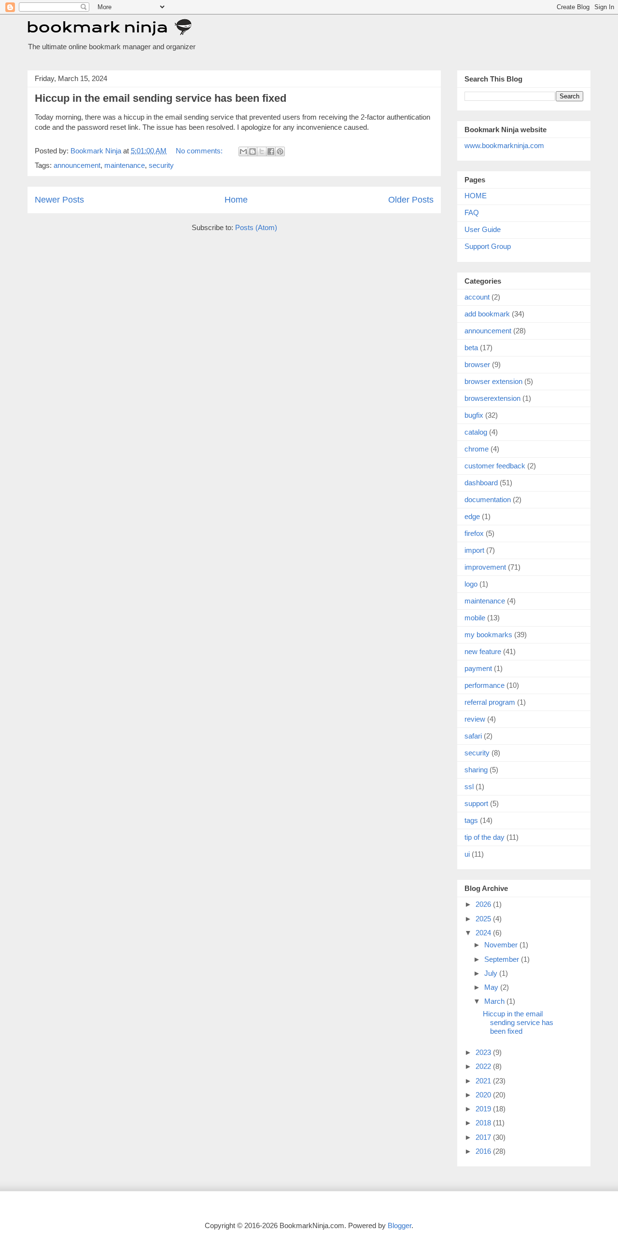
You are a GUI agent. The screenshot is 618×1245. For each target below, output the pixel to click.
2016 (484, 1151)
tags (471, 820)
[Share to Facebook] (271, 151)
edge (472, 516)
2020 (484, 1095)
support (476, 803)
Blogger (399, 1225)
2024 (484, 933)
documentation (487, 499)
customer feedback (494, 466)
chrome (476, 449)
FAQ (471, 212)
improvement (485, 567)
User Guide (482, 229)
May (492, 987)
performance (484, 685)
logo (471, 584)
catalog (475, 432)
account (477, 297)
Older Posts (411, 200)
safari (473, 736)
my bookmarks (488, 634)
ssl (469, 786)
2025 (484, 919)
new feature (482, 651)
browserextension (492, 398)
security (161, 165)
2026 (484, 904)
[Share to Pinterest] (280, 151)
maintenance (124, 165)
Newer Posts (59, 200)
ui (467, 854)
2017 (484, 1137)
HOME (475, 196)
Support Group (487, 246)
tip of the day (484, 837)
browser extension (493, 381)
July (491, 973)
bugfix (473, 415)
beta (471, 347)
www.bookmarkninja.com (504, 145)
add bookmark (487, 314)
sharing (476, 770)
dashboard (481, 483)
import (474, 550)
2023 (484, 1052)
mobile (474, 618)
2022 (484, 1066)
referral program (489, 702)
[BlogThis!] (252, 151)
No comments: (200, 151)
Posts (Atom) (256, 227)
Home (236, 200)
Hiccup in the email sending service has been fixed (160, 98)
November (502, 945)
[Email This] (243, 151)
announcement (77, 165)
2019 (484, 1109)
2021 (484, 1081)
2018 (484, 1123)
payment (478, 668)
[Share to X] (262, 151)
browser (477, 364)
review (474, 719)
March (495, 1001)
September (502, 959)
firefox (474, 533)
